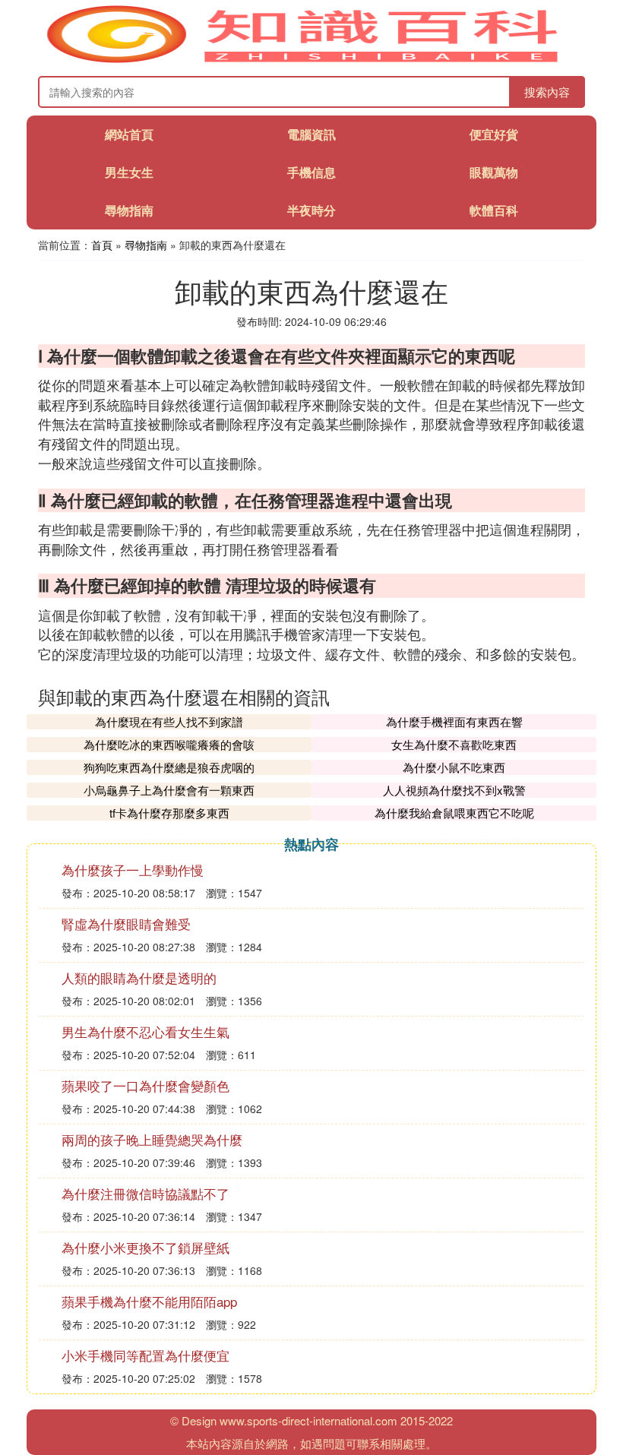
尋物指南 (129, 210)
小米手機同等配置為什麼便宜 (145, 1355)
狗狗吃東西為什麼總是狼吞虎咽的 (169, 767)
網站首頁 (129, 134)
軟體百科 (494, 210)
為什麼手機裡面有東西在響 (454, 721)
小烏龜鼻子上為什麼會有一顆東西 (169, 790)
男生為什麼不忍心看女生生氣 (145, 1031)
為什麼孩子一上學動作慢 (133, 869)
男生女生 (129, 172)
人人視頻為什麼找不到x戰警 (454, 790)
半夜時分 (311, 210)
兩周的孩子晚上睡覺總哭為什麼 (152, 1139)
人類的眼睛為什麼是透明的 (139, 977)
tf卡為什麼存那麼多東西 (169, 813)
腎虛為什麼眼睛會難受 (126, 923)
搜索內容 (547, 92)
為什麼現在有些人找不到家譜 (169, 721)
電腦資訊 (311, 134)
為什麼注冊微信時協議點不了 (145, 1193)
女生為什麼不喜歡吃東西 (454, 744)
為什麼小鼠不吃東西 (454, 767)
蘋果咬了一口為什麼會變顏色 (145, 1085)
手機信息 (311, 172)
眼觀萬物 (494, 172)
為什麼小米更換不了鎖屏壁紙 (145, 1247)
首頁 (101, 244)
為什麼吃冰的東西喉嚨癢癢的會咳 (169, 744)
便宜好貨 (494, 134)
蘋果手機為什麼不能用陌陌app (149, 1301)
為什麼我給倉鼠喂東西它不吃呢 (454, 813)
